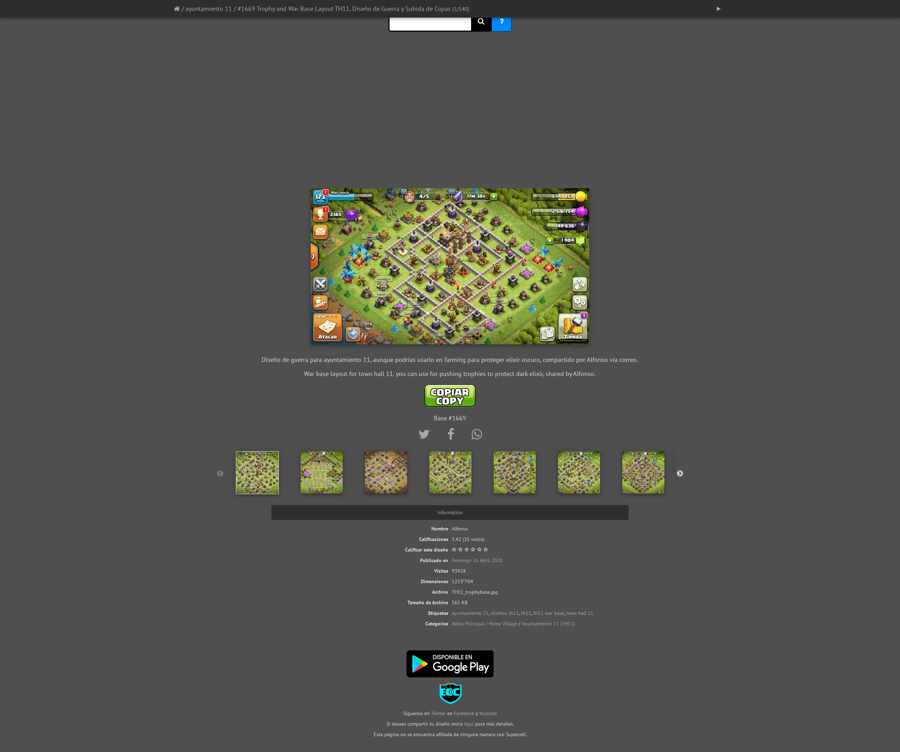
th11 (526, 613)
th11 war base (548, 613)
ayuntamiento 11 (209, 9)
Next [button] (679, 473)
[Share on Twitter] (425, 434)
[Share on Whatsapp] (476, 434)
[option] (257, 472)
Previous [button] (220, 473)
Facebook (464, 713)
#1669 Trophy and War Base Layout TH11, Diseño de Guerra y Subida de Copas (344, 9)
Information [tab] (450, 512)
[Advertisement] (450, 132)
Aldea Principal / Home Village (484, 623)
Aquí (469, 724)
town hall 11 (579, 613)
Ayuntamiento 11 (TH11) (548, 623)
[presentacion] (719, 9)
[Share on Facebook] (452, 434)
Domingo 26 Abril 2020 (477, 560)
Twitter (439, 713)
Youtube (488, 713)
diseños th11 (505, 613)
